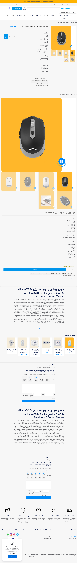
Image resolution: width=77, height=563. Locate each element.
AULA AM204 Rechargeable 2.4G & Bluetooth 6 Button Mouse (40, 81)
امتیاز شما (53, 379)
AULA (41, 78)
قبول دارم (12, 556)
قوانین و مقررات (73, 536)
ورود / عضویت (17, 8)
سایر (76, 22)
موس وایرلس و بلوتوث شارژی (39, 83)
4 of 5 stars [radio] (30, 380)
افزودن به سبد (6, 36)
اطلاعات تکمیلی (12, 553)
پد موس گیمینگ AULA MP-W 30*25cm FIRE (59, 351)
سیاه (40, 328)
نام (54, 394)
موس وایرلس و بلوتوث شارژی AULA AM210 (23, 351)
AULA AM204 (37, 78)
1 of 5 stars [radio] (47, 380)
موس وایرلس (46, 83)
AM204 (44, 78)
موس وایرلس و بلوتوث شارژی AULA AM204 (42, 85)
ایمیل (42, 394)
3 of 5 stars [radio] (36, 380)
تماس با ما (74, 533)
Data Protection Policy (13, 551)
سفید (43, 328)
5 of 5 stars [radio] (24, 380)
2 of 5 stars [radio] (41, 380)
